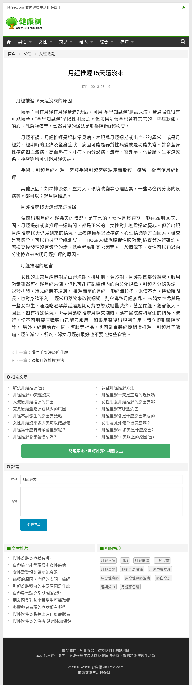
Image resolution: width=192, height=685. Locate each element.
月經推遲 (142, 560)
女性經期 (47, 54)
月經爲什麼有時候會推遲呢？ (39, 430)
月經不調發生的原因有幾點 (37, 416)
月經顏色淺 (131, 586)
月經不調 (108, 560)
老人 (84, 42)
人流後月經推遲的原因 (33, 402)
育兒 (63, 42)
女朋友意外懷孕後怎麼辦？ (126, 423)
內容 (14, 501)
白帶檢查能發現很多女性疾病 (39, 565)
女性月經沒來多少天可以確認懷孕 (39, 423)
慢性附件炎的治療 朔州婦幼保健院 (40, 621)
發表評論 (34, 524)
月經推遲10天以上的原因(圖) (128, 437)
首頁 (12, 54)
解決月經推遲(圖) (28, 388)
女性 (43, 42)
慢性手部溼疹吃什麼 (50, 352)
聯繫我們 (105, 650)
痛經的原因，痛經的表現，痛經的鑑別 (39, 579)
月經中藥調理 (160, 569)
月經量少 (108, 569)
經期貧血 (108, 586)
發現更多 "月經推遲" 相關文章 (96, 451)
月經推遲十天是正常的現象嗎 (128, 395)
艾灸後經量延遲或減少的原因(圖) (37, 409)
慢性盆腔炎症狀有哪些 (33, 558)
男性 (22, 42)
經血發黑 (163, 577)
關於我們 (69, 650)
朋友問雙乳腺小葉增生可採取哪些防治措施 (39, 600)
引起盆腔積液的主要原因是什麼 (41, 586)
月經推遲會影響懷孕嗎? (34, 437)
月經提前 (162, 560)
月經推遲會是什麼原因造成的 (128, 416)
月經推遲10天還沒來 (31, 395)
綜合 (104, 42)
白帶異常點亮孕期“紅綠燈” (37, 593)
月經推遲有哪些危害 (120, 409)
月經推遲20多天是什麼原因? (128, 430)
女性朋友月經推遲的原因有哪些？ (125, 402)
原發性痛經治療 (137, 577)
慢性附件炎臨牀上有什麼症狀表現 (39, 614)
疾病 (124, 42)
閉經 (125, 560)
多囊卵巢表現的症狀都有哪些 (39, 607)
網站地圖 (123, 650)
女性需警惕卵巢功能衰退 (35, 572)
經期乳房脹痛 (132, 569)
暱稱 (14, 479)
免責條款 (87, 650)
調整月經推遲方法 (48, 360)
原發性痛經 (110, 577)
